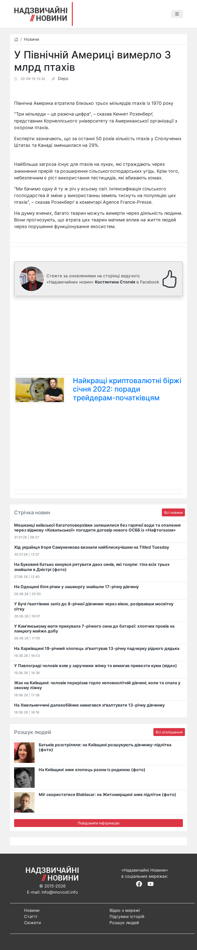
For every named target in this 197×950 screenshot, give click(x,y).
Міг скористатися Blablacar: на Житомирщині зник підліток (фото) (107, 794)
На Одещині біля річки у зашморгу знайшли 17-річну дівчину (76, 586)
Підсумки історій (127, 916)
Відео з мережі (125, 910)
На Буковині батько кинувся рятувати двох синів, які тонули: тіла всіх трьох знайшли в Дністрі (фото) (92, 567)
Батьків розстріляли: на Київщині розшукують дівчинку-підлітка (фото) (105, 747)
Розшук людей (124, 922)
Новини (31, 39)
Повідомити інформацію (99, 823)
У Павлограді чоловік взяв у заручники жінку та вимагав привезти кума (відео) (95, 665)
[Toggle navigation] (177, 14)
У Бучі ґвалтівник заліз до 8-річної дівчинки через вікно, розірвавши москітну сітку (93, 606)
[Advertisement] (98, 336)
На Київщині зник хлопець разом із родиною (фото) (92, 769)
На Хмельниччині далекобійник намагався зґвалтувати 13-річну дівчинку (89, 705)
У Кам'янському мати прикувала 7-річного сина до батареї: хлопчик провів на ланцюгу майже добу (94, 629)
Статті (30, 916)
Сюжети (32, 922)
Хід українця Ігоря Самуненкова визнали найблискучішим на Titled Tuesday (91, 547)
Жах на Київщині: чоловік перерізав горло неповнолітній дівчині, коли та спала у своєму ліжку (97, 685)
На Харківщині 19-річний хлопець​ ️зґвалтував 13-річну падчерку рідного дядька (96, 648)
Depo (63, 78)
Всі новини (173, 512)
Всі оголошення (169, 732)
